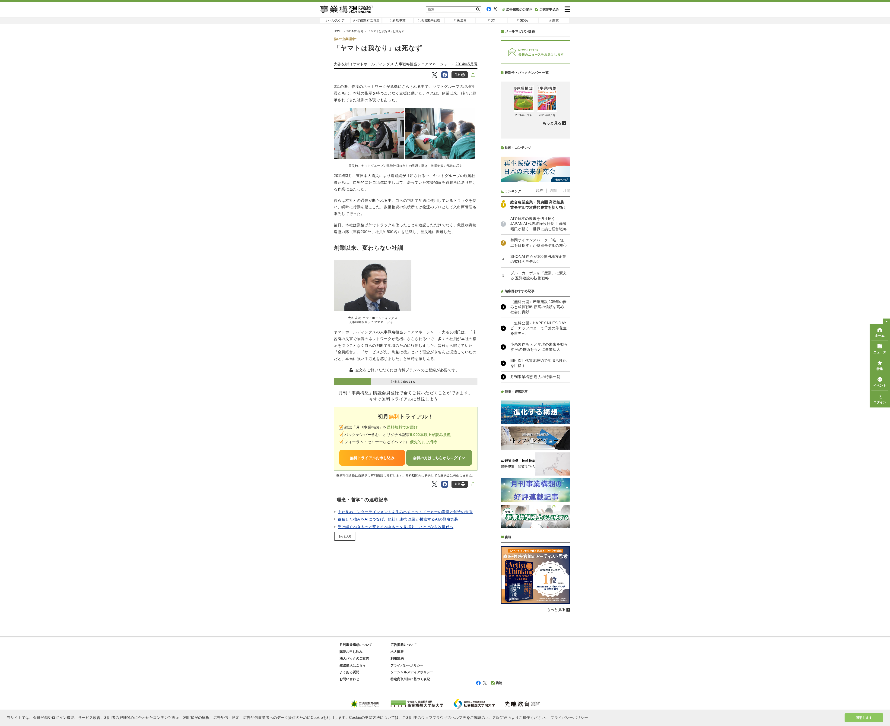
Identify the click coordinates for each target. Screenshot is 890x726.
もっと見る (344, 536)
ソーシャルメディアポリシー (412, 672)
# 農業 (554, 20)
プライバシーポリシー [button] (569, 718)
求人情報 (397, 651)
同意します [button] (864, 718)
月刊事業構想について (356, 644)
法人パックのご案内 (354, 658)
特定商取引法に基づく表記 (410, 679)
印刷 (457, 74)
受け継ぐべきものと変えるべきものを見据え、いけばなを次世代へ (395, 527)
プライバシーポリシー (407, 665)
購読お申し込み (351, 651)
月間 (566, 191)
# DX (491, 20)
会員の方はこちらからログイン (439, 458)
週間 (553, 191)
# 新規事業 (398, 20)
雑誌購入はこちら (353, 665)
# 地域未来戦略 (429, 20)
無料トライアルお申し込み (372, 458)
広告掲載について (404, 644)
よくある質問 (349, 672)
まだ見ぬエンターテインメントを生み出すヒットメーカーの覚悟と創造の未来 (405, 512)
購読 (499, 683)
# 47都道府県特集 (366, 20)
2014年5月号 (354, 31)
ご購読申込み (549, 9)
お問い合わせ (349, 679)
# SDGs (522, 20)
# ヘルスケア (335, 20)
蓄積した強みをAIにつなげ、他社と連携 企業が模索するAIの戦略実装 (398, 519)
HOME (338, 31)
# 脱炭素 (460, 20)
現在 (540, 191)
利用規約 (397, 658)
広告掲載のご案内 (519, 9)
